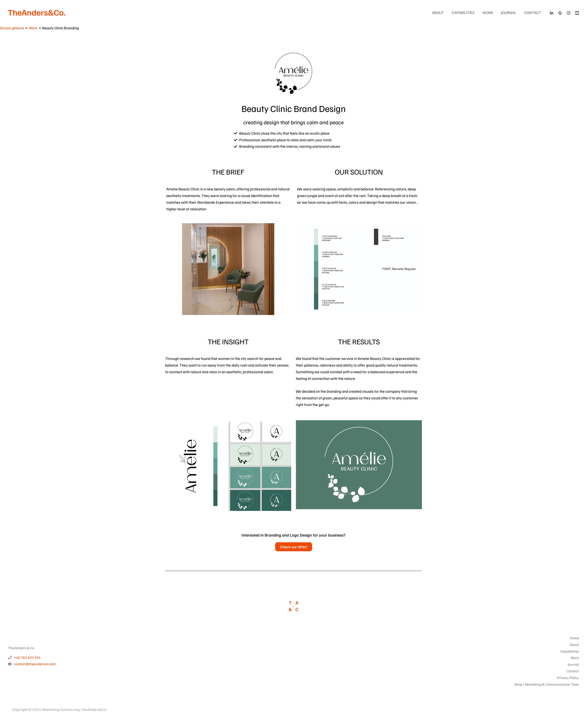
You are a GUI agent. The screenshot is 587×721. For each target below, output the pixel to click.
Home (574, 638)
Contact (532, 12)
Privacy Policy (568, 677)
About (438, 12)
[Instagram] (568, 13)
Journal (508, 12)
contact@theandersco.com (35, 664)
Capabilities (463, 12)
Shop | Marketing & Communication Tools (546, 684)
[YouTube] (577, 13)
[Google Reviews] (560, 13)
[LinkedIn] (552, 13)
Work (487, 12)
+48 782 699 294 (27, 657)
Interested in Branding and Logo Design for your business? (293, 534)
